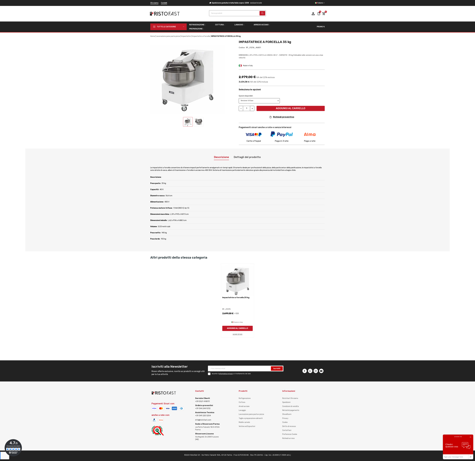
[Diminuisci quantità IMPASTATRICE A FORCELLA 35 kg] (241, 108)
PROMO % (321, 27)
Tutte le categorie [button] (166, 27)
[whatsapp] (310, 371)
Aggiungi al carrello (290, 108)
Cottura (242, 402)
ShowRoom (286, 414)
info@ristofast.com (203, 420)
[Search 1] (262, 13)
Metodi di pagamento (290, 410)
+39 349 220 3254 (203, 416)
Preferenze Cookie (289, 434)
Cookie (285, 422)
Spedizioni (286, 402)
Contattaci (286, 430)
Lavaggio (242, 410)
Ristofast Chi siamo (290, 398)
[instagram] (316, 371)
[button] (320, 3)
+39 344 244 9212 (202, 408)
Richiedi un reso (288, 438)
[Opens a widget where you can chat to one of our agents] (458, 447)
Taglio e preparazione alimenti (251, 418)
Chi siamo (154, 3)
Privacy (285, 418)
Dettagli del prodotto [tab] (247, 157)
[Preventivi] (318, 13)
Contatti (164, 3)
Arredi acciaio (244, 406)
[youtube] (321, 371)
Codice (242, 48)
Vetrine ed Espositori (247, 426)
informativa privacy (226, 374)
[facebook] (304, 371)
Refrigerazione (245, 398)
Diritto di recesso (289, 426)
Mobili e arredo (244, 422)
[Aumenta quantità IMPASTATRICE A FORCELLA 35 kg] (252, 108)
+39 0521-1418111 (202, 401)
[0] (323, 13)
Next (232, 77)
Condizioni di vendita (290, 406)
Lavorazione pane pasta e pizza (251, 414)
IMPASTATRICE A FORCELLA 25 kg (235, 297)
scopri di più (237, 334)
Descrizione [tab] (221, 157)
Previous (154, 77)
